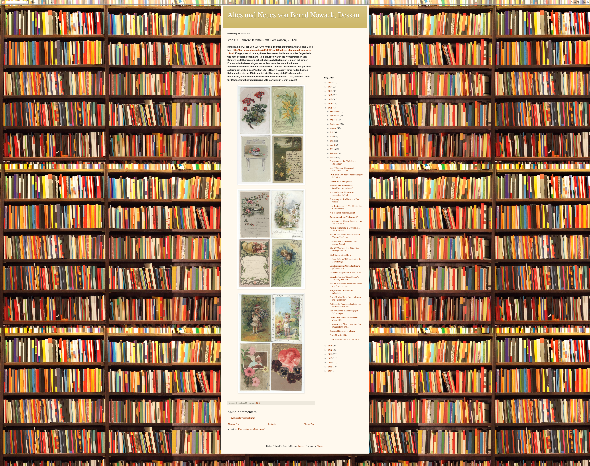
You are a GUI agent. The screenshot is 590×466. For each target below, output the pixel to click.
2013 (330, 345)
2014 (330, 107)
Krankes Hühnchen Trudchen (342, 330)
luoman (301, 446)
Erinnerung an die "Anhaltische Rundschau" (343, 162)
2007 (330, 370)
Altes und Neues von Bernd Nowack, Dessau (293, 14)
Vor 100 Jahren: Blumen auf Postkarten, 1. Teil (342, 193)
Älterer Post (309, 424)
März (332, 149)
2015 (330, 103)
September (335, 123)
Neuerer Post (233, 424)
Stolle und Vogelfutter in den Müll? (345, 272)
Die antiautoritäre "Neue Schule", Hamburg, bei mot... (344, 278)
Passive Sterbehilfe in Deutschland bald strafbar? (345, 229)
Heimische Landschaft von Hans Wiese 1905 (344, 318)
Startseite (272, 424)
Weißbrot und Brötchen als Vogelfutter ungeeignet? (341, 187)
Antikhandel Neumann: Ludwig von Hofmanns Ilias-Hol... (345, 305)
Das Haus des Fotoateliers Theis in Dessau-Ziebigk (345, 242)
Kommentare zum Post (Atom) (251, 429)
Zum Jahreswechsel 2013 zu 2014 (344, 339)
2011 (330, 354)
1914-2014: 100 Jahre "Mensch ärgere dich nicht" (346, 176)
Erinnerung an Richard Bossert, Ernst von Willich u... (346, 222)
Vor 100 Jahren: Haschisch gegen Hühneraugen (344, 312)
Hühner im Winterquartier (341, 181)
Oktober (334, 119)
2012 (330, 349)
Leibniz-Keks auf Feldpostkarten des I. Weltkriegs (345, 260)
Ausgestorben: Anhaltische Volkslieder (341, 291)
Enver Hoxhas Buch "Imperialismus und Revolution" (345, 298)
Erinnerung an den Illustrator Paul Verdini (344, 200)
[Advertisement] (343, 52)
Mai (332, 140)
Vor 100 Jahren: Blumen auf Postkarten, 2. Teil (342, 169)
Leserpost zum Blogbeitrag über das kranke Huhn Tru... (345, 325)
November (335, 115)
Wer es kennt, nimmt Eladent (342, 212)
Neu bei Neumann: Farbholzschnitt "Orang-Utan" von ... (345, 236)
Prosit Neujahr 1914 (338, 335)
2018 (330, 90)
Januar (333, 157)
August (333, 128)
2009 (330, 362)
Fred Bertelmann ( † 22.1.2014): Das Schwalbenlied (346, 207)
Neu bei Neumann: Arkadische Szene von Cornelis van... (346, 285)
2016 (330, 99)
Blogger (320, 446)
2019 (330, 86)
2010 (330, 358)
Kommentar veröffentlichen (243, 417)
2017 (330, 95)
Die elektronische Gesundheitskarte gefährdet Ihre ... (345, 267)
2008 (330, 366)
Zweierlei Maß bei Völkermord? (344, 216)
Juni (332, 136)
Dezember (335, 111)
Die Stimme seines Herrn (340, 254)
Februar (334, 153)
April (332, 144)
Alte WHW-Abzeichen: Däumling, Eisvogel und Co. (345, 249)
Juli (332, 132)
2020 (330, 82)
